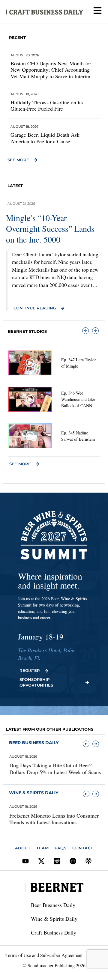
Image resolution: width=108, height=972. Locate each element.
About (23, 847)
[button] (85, 330)
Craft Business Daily (53, 932)
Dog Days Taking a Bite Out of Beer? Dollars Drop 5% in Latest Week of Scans (52, 769)
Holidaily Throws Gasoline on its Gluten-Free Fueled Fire (46, 105)
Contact (82, 847)
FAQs (60, 847)
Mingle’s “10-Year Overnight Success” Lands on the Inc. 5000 (50, 228)
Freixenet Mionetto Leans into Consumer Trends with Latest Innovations (50, 819)
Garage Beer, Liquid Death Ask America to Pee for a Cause (45, 138)
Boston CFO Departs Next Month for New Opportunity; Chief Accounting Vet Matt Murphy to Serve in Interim (50, 70)
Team (42, 847)
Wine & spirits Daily (33, 792)
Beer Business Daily (33, 742)
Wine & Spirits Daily (54, 918)
